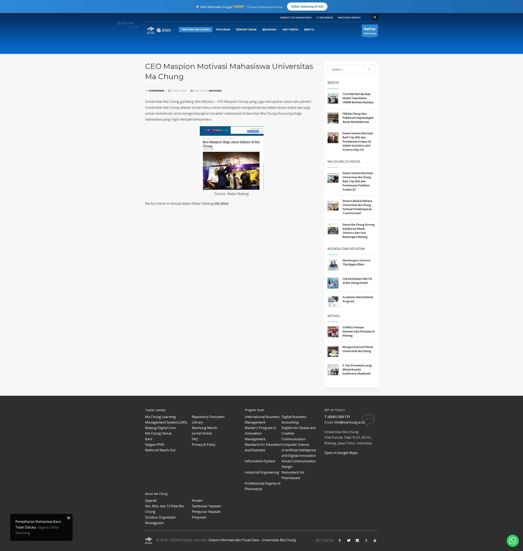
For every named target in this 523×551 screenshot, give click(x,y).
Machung (215, 90)
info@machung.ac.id (349, 422)
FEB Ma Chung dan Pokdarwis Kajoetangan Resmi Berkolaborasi (358, 118)
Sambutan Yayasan (206, 506)
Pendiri (197, 500)
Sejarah (151, 500)
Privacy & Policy (203, 444)
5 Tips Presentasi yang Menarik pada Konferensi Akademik (357, 369)
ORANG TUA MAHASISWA (295, 17)
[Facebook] (340, 540)
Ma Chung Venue (158, 433)
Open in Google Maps (341, 452)
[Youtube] (375, 540)
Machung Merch (204, 428)
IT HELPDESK (324, 17)
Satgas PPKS (154, 444)
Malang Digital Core (160, 428)
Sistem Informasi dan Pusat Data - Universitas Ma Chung (252, 540)
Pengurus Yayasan (206, 511)
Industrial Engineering (262, 472)
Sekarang (370, 31)
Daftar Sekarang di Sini (307, 6)
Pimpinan (199, 517)
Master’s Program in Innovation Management (260, 433)
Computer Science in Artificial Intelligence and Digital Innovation (299, 450)
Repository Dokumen (208, 417)
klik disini (221, 203)
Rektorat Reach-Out (160, 450)
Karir (149, 439)
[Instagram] (357, 540)
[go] (369, 69)
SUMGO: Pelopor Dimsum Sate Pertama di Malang (359, 331)
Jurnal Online (202, 433)
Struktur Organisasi (160, 517)
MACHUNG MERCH (349, 17)
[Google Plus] (366, 540)
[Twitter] (348, 540)
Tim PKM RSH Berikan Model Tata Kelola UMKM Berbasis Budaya (358, 98)
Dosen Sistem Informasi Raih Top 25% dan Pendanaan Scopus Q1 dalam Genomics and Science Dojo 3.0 (358, 141)
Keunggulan (154, 523)
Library (197, 422)
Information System (260, 461)
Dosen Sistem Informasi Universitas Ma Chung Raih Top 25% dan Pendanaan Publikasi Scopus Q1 (358, 181)
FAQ (195, 439)
